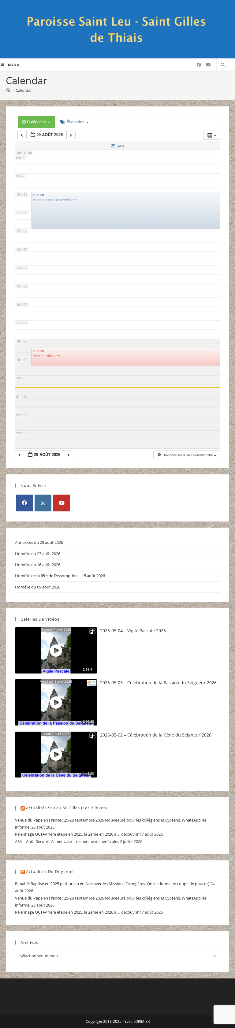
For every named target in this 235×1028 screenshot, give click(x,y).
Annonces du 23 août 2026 (39, 542)
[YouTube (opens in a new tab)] (208, 65)
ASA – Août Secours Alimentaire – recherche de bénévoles (67, 841)
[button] (186, 455)
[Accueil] (8, 90)
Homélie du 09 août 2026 (37, 587)
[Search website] (222, 65)
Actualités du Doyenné (50, 871)
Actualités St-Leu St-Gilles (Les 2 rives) (66, 808)
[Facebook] (24, 503)
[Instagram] (43, 503)
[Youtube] (61, 503)
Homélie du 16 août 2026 (37, 564)
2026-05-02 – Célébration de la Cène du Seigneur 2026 (155, 735)
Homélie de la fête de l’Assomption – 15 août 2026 (60, 575)
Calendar (24, 90)
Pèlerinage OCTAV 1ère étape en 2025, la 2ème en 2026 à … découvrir (77, 834)
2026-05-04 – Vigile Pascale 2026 (133, 630)
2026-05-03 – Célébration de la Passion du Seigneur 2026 (158, 682)
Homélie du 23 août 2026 (37, 553)
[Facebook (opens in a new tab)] (198, 65)
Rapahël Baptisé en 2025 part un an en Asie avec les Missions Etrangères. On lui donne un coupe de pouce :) (112, 883)
